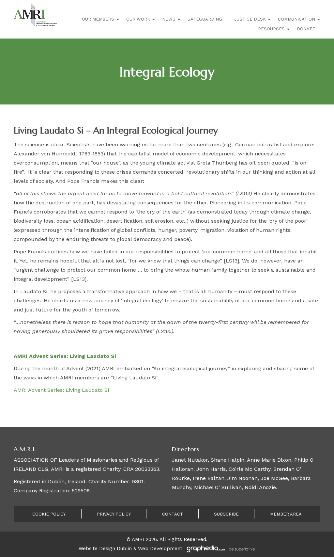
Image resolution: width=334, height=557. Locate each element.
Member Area (286, 514)
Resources (271, 28)
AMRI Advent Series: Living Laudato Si (61, 390)
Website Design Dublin (105, 548)
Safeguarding (205, 19)
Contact (172, 514)
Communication (296, 19)
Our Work (138, 19)
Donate (306, 28)
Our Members (98, 19)
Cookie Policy (49, 514)
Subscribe (226, 514)
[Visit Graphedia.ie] (220, 548)
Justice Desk (250, 19)
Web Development (160, 548)
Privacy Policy (114, 514)
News (168, 19)
